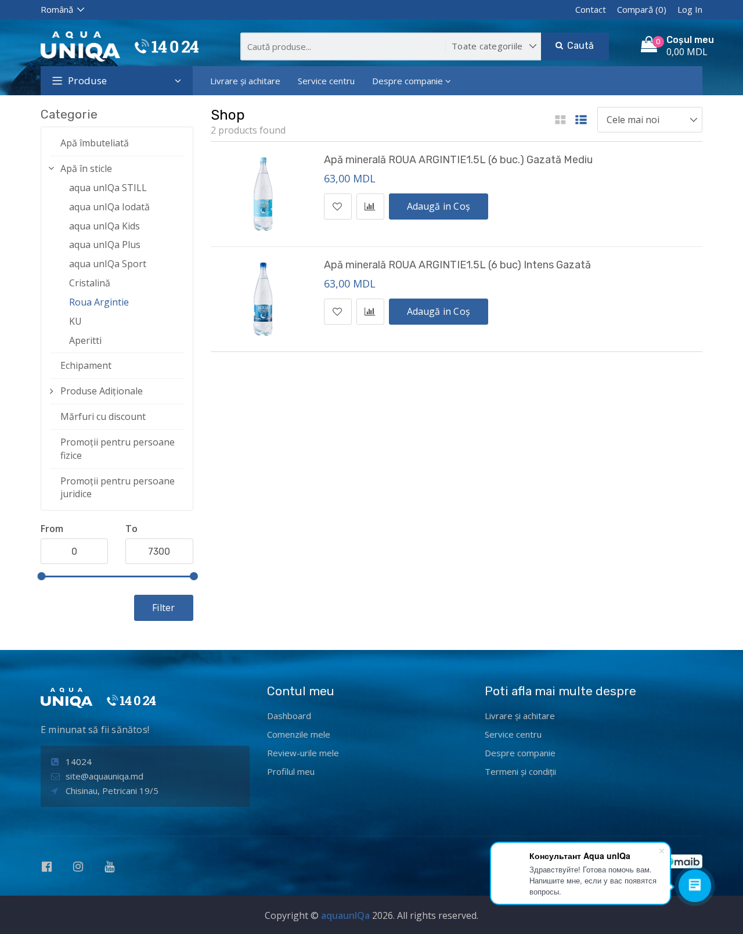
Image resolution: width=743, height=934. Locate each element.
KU (75, 321)
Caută (579, 45)
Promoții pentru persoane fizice (117, 449)
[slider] (41, 576)
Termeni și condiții (520, 771)
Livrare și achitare (245, 81)
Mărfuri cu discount (103, 416)
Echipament (85, 365)
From (52, 528)
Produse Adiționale (101, 391)
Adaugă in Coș (439, 206)
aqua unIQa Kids (104, 226)
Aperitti (85, 340)
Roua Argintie (99, 302)
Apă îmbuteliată (94, 142)
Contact (590, 9)
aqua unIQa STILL (108, 187)
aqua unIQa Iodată (109, 206)
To (131, 528)
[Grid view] (560, 120)
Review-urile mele (303, 753)
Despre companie (407, 81)
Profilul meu (291, 771)
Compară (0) (641, 9)
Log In (689, 9)
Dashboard (289, 715)
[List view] (581, 120)
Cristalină (89, 282)
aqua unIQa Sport (107, 263)
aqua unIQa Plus (104, 244)
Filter (163, 607)
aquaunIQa (345, 915)
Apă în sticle (86, 168)
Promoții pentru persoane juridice (117, 488)
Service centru (326, 81)
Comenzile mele (298, 734)
